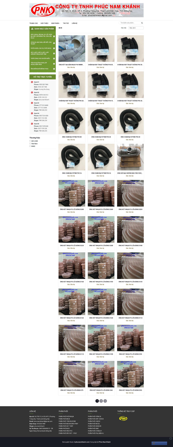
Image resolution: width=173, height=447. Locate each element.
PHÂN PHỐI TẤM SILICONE (67, 421)
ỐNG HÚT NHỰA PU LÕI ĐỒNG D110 (72, 354)
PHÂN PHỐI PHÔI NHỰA (66, 416)
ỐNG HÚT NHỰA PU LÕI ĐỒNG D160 (72, 282)
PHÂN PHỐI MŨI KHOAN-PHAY (68, 424)
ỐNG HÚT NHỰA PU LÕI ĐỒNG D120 (101, 318)
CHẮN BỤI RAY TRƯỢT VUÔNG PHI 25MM (72, 101)
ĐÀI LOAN (34, 141)
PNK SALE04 (43, 120)
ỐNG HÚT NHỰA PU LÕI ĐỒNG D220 (72, 245)
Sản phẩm (55, 23)
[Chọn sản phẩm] (70, 48)
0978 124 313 (41, 97)
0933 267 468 (41, 87)
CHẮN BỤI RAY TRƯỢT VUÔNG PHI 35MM (101, 64)
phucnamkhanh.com (82, 442)
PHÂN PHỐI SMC (93, 428)
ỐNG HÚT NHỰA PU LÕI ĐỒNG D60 (101, 390)
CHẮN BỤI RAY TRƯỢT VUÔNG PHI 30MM (131, 64)
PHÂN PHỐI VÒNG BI (94, 416)
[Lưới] (59, 29)
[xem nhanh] (74, 48)
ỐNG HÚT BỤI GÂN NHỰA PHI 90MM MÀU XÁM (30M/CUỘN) (79, 64)
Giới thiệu (44, 23)
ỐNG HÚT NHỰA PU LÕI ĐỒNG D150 (101, 282)
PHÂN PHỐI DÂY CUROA (96, 419)
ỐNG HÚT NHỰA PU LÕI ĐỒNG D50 (130, 390)
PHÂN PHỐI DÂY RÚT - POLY (68, 433)
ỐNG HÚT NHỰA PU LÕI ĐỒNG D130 (130, 282)
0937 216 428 (41, 118)
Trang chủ (33, 23)
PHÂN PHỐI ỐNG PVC (65, 431)
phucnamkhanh (44, 99)
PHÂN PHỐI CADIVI (94, 421)
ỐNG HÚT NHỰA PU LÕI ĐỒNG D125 (72, 318)
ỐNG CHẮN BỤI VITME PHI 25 (101, 137)
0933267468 (41, 424)
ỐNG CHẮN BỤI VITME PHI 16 (72, 173)
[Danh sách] (61, 29)
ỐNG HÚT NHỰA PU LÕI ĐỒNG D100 (101, 354)
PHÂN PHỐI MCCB (94, 424)
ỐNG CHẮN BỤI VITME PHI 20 (130, 137)
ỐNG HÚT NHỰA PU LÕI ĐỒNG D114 (130, 318)
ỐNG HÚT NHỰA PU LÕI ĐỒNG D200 (101, 245)
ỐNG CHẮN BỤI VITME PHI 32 (101, 173)
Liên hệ (74, 23)
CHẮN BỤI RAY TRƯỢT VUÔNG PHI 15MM (101, 101)
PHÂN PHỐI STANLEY (95, 431)
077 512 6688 (41, 107)
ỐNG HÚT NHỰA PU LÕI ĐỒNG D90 (130, 354)
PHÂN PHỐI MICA (64, 419)
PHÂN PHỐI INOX (64, 428)
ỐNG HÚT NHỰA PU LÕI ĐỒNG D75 (71, 390)
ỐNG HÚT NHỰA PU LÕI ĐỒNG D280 (72, 209)
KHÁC (33, 146)
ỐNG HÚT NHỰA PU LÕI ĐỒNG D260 (101, 209)
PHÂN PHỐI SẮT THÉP (66, 426)
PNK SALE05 (43, 131)
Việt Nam (34, 143)
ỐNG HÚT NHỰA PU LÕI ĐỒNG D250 (130, 209)
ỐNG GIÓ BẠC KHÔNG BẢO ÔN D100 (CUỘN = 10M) (134, 173)
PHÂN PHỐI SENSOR (94, 426)
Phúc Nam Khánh (105, 442)
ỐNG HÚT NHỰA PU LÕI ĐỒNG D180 (130, 245)
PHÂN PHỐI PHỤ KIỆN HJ (96, 433)
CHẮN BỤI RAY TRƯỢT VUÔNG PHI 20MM (131, 101)
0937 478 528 (41, 128)
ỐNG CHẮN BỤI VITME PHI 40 (72, 137)
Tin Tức (66, 23)
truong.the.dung (44, 89)
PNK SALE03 (43, 110)
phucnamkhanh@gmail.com (43, 421)
